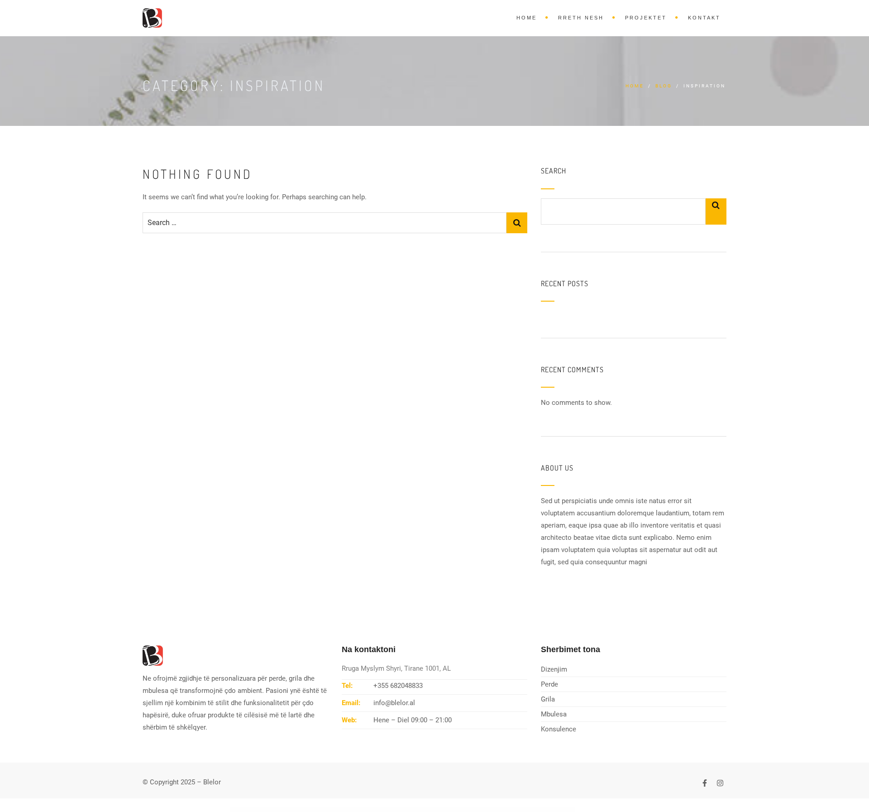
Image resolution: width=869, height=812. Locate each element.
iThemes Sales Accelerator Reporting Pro (337, 810)
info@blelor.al (394, 703)
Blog (663, 85)
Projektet (646, 17)
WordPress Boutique (323, 810)
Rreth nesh (581, 17)
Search (553, 171)
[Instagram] (719, 782)
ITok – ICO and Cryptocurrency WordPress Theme (369, 810)
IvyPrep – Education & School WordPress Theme (540, 810)
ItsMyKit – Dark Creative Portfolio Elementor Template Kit (418, 810)
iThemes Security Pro (352, 810)
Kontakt (704, 17)
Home (526, 17)
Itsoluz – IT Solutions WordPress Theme (440, 810)
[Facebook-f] (704, 782)
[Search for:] (324, 222)
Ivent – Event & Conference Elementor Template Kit (495, 810)
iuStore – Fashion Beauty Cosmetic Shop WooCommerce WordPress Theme (466, 810)
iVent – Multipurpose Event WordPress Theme (518, 810)
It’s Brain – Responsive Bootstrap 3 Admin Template (393, 810)
